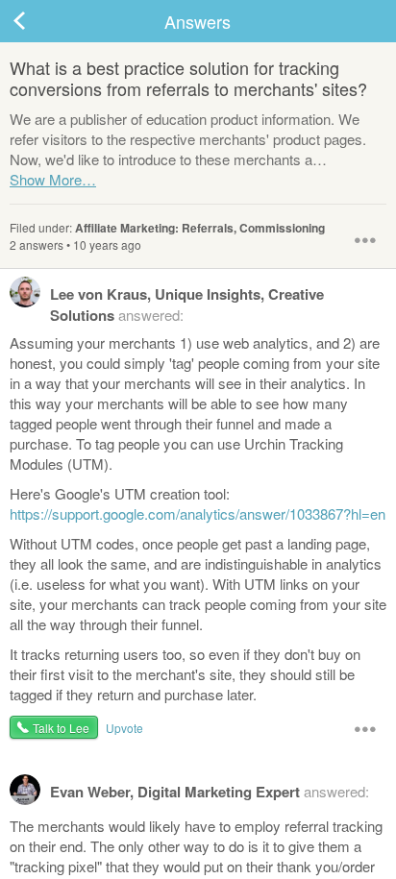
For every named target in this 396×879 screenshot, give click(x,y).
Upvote (124, 728)
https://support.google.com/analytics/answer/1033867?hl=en (197, 513)
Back (38, 21)
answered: (187, 304)
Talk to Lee (61, 728)
